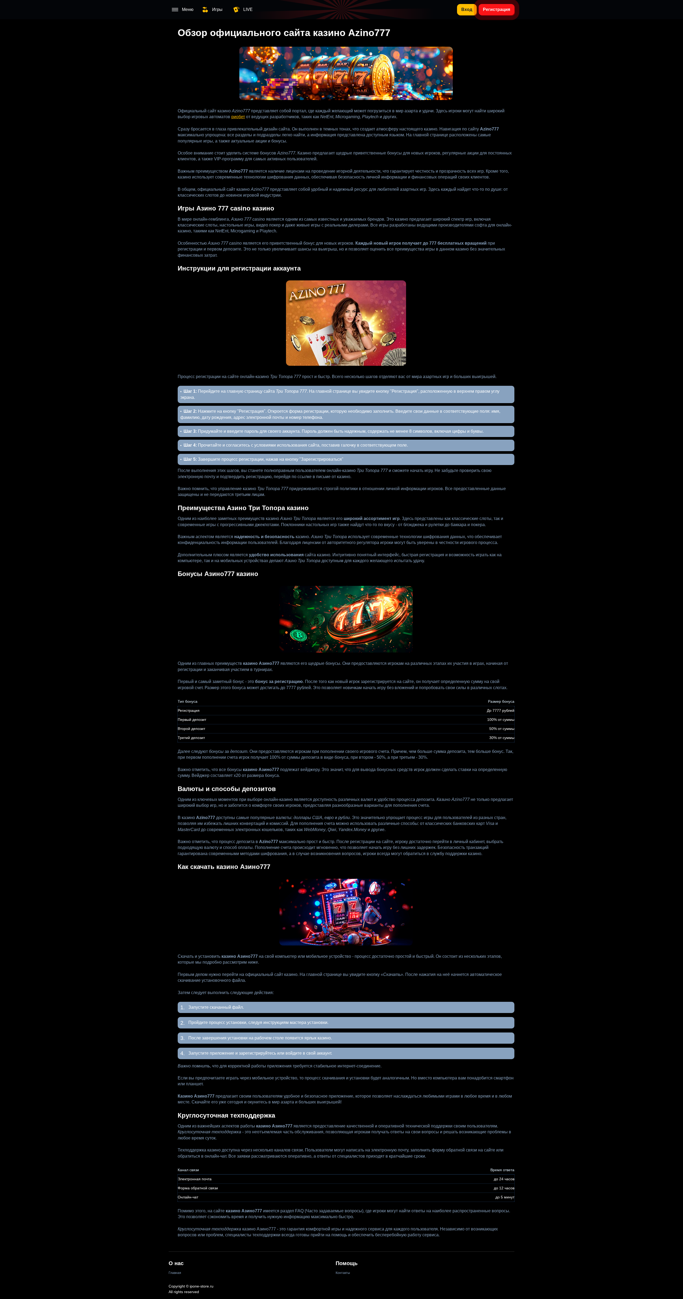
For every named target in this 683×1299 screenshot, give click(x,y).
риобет (238, 116)
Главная (175, 1273)
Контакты (343, 1273)
